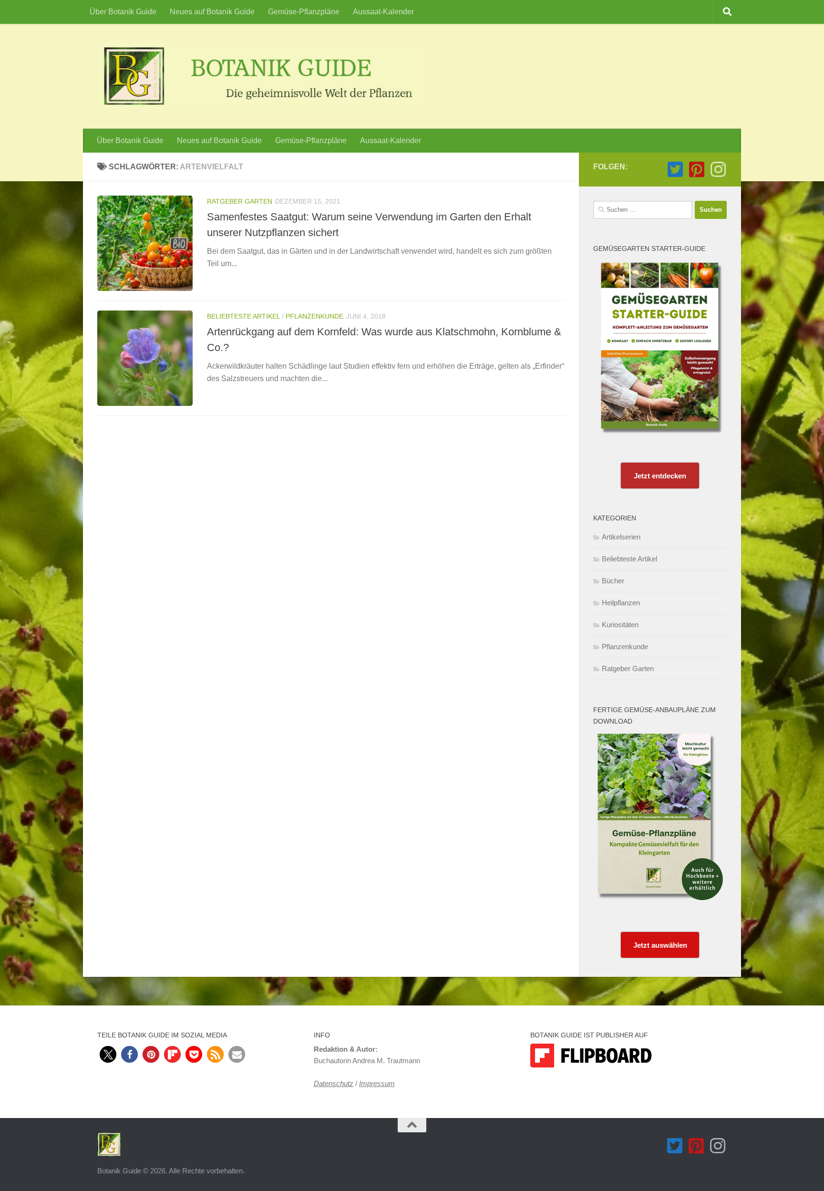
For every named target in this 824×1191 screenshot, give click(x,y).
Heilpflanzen (621, 603)
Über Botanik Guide (123, 12)
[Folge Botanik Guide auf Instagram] (718, 169)
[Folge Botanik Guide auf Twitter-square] (675, 169)
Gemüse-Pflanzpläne (304, 12)
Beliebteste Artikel (243, 316)
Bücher (613, 581)
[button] (108, 1054)
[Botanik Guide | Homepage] (262, 76)
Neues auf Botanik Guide (212, 12)
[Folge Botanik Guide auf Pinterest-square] (696, 169)
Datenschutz (333, 1083)
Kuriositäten (620, 625)
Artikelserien (621, 537)
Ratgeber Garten (239, 201)
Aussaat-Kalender (383, 12)
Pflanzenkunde (314, 316)
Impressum (377, 1083)
